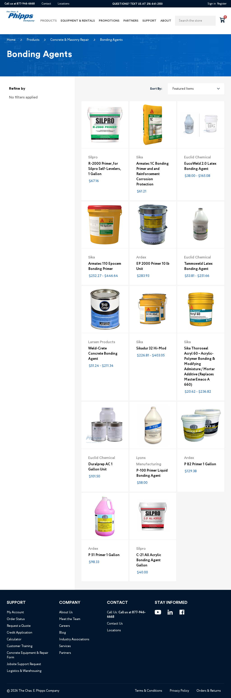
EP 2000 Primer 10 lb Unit (152, 266)
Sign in (212, 4)
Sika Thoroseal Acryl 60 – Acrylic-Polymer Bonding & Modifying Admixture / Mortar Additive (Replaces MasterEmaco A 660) (199, 366)
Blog (62, 632)
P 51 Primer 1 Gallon (104, 555)
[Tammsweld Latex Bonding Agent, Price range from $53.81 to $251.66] (201, 225)
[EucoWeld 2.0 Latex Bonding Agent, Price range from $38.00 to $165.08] (201, 124)
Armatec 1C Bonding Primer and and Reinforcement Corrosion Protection (152, 174)
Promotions (109, 21)
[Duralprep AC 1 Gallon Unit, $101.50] (105, 425)
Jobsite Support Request (24, 664)
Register (221, 4)
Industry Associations (74, 639)
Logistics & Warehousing (24, 671)
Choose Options (201, 139)
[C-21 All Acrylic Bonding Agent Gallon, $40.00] (153, 516)
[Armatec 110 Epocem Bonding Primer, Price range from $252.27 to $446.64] (105, 225)
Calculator (14, 639)
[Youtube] (158, 612)
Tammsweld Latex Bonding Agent (198, 266)
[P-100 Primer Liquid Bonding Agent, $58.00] (153, 425)
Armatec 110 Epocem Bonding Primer (104, 266)
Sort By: (156, 88)
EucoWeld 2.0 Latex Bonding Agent (200, 166)
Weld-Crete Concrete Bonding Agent (103, 353)
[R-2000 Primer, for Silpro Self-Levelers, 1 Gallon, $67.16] (105, 124)
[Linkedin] (170, 612)
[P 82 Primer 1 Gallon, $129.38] (201, 425)
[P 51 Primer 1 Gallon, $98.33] (105, 516)
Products (48, 21)
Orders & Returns (208, 691)
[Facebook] (182, 612)
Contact (46, 4)
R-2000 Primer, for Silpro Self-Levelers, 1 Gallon (104, 169)
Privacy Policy (179, 691)
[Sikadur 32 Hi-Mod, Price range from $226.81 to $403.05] (153, 309)
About (165, 21)
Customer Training (19, 646)
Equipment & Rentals (78, 21)
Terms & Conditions (148, 691)
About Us (66, 612)
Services (65, 646)
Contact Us (115, 623)
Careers (64, 626)
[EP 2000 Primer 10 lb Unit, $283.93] (153, 225)
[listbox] (196, 88)
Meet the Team (69, 619)
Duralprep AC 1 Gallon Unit (100, 467)
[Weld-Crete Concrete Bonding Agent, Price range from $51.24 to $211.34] (105, 309)
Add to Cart (105, 139)
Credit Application (19, 632)
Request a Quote (19, 626)
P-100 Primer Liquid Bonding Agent (152, 473)
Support (149, 21)
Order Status (16, 619)
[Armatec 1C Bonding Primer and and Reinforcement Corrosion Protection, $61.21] (153, 124)
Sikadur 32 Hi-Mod (151, 348)
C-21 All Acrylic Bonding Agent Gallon (148, 560)
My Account (15, 612)
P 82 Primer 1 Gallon (200, 464)
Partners (130, 21)
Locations (63, 4)
